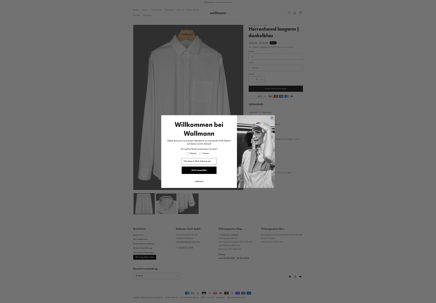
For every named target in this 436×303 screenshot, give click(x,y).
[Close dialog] (272, 118)
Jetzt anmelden (199, 170)
